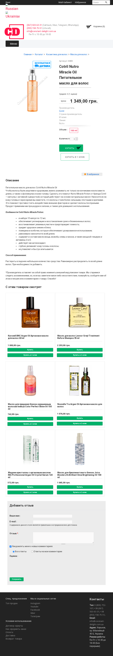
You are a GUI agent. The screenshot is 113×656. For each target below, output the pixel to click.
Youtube (34, 606)
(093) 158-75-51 (34, 28)
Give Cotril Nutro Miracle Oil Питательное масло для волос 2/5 (13, 559)
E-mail (13, 521)
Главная (28, 54)
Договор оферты (14, 625)
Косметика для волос (57, 54)
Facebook (35, 609)
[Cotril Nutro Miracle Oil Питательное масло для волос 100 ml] (32, 111)
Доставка (10, 635)
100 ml (73, 130)
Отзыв (14, 533)
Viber (32, 613)
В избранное (93, 174)
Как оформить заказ (16, 629)
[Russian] (13, 6)
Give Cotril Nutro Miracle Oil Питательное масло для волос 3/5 (16, 559)
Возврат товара (14, 638)
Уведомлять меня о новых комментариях (32, 546)
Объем (63, 129)
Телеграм (35, 616)
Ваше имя (15, 516)
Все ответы (21, 551)
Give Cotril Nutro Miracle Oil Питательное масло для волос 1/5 (11, 559)
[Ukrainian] (13, 14)
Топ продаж (12, 603)
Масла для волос (78, 54)
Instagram (35, 603)
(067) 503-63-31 (34, 25)
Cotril (61, 111)
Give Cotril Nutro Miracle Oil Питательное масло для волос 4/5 (18, 559)
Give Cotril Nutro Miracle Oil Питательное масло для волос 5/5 (21, 559)
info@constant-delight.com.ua (41, 31)
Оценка (14, 556)
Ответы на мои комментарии (48, 551)
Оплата (9, 632)
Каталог (39, 54)
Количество (64, 138)
